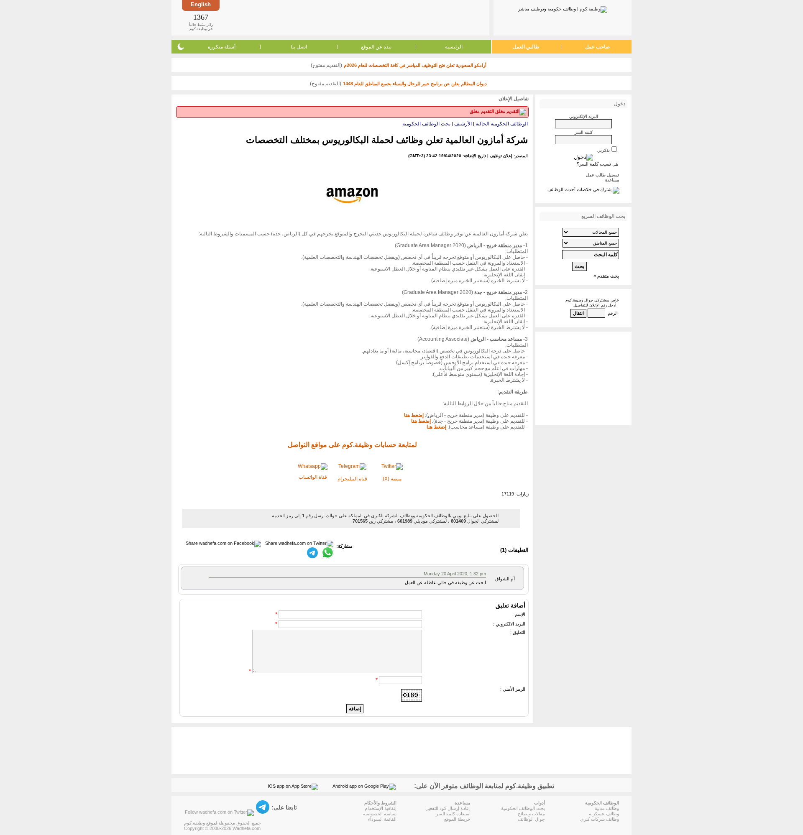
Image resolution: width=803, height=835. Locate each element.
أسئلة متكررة (221, 47)
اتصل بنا (299, 47)
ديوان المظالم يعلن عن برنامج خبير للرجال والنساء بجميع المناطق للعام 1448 (415, 83)
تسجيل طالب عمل (602, 175)
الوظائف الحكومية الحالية (502, 124)
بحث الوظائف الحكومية (426, 124)
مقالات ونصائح (531, 813)
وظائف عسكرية (604, 813)
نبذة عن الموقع (376, 47)
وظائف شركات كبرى (599, 819)
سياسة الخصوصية (379, 813)
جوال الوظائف (531, 819)
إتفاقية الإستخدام (380, 808)
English (201, 4)
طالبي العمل (526, 47)
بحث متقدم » (606, 275)
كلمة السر (584, 132)
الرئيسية (454, 47)
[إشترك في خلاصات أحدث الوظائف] (583, 189)
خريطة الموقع (457, 819)
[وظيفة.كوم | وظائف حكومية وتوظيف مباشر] (562, 7)
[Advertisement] (354, 17)
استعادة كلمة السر (453, 813)
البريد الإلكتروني (583, 116)
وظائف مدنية (607, 808)
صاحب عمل (597, 47)
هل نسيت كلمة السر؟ (597, 163)
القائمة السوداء (382, 819)
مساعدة (612, 180)
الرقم (613, 313)
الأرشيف (463, 124)
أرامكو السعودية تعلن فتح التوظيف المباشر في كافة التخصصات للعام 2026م (415, 65)
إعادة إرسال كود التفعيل (448, 808)
